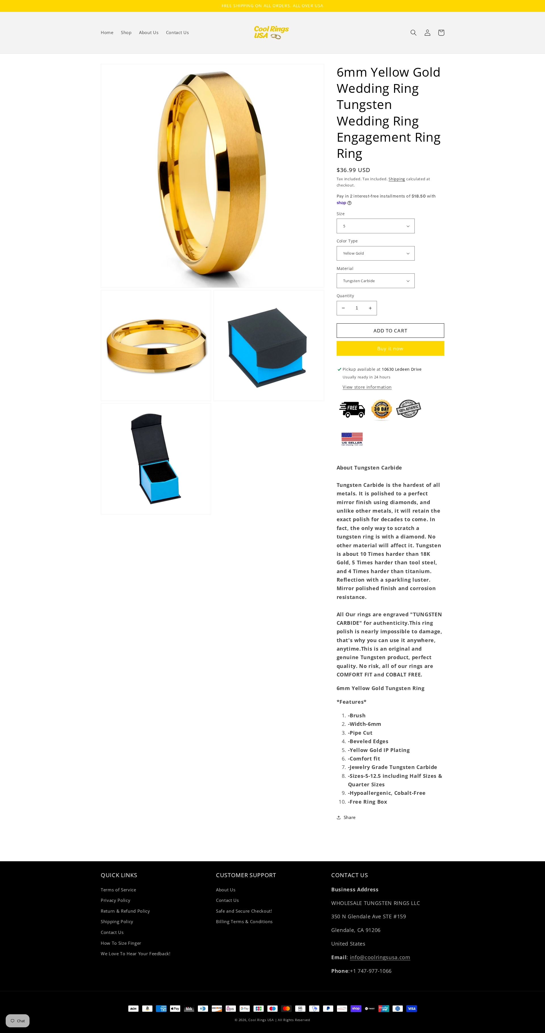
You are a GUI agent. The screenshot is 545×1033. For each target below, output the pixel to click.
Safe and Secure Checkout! (244, 911)
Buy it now (390, 348)
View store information (367, 387)
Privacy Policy (115, 900)
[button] (413, 32)
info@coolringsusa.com (380, 957)
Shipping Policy (117, 922)
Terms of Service (118, 890)
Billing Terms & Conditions (244, 922)
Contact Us (112, 932)
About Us (225, 890)
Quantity (345, 295)
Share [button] (350, 817)
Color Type (347, 241)
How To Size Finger (121, 943)
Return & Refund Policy (125, 911)
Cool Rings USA (261, 1020)
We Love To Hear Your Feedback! (136, 954)
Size (341, 213)
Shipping (397, 178)
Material (345, 268)
